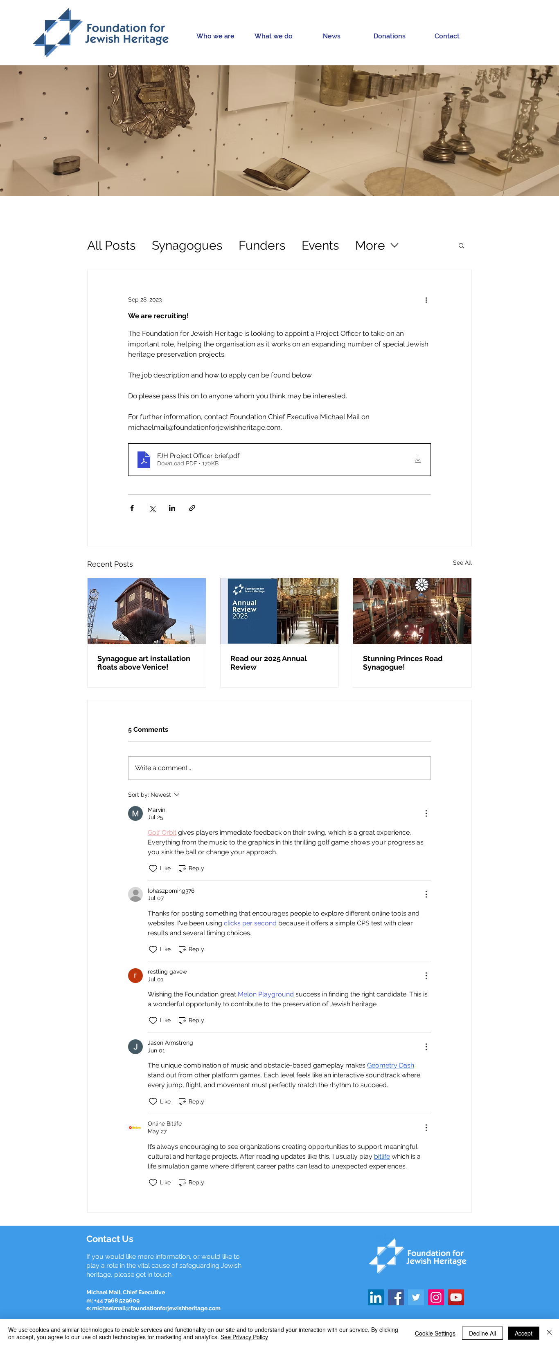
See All (462, 562)
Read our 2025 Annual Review (268, 662)
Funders (262, 245)
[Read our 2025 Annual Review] (280, 611)
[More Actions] (426, 813)
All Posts (111, 245)
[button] (215, 36)
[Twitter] (416, 1297)
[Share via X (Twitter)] (152, 508)
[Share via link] (192, 508)
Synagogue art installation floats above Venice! (143, 662)
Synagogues (187, 245)
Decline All (482, 1333)
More (370, 245)
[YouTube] (456, 1297)
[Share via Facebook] (132, 508)
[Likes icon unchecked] (153, 868)
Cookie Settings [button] (435, 1333)
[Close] (549, 1333)
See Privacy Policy (244, 1337)
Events (320, 245)
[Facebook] (396, 1297)
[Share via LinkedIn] (172, 508)
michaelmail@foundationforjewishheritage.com (156, 1308)
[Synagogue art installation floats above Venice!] (147, 611)
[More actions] (426, 299)
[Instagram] (436, 1297)
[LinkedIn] (376, 1297)
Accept (523, 1333)
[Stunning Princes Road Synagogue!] (412, 611)
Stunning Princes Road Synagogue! (403, 662)
